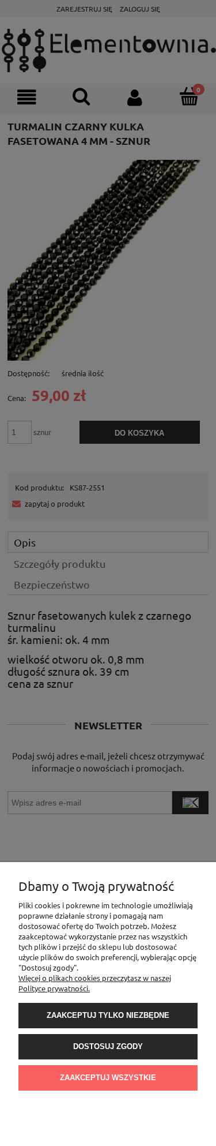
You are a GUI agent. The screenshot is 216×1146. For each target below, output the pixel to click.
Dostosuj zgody (108, 1046)
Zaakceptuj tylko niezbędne (108, 1015)
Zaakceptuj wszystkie (108, 1077)
